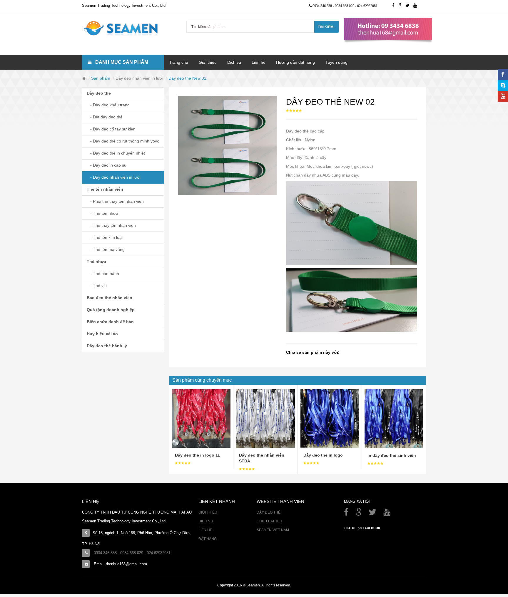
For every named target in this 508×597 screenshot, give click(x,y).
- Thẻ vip (97, 285)
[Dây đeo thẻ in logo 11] (201, 418)
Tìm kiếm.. (326, 27)
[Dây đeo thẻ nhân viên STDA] (265, 418)
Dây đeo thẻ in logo (323, 455)
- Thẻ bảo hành (103, 273)
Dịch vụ (205, 521)
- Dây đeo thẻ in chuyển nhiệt (116, 153)
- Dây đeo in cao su (106, 165)
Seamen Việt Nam (273, 530)
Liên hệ (205, 530)
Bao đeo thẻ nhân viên (109, 297)
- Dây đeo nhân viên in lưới (114, 177)
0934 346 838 (323, 6)
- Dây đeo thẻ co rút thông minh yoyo (123, 141)
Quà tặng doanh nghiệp (111, 309)
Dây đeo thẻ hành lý (107, 345)
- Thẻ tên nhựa (102, 213)
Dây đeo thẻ (99, 93)
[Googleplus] (401, 6)
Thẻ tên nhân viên (105, 189)
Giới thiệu (207, 512)
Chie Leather (269, 521)
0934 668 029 (345, 6)
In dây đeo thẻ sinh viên (391, 455)
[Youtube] (416, 6)
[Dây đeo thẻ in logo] (329, 418)
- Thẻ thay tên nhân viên (111, 225)
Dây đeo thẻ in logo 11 (197, 455)
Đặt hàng (207, 539)
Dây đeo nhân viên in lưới (139, 78)
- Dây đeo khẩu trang (108, 105)
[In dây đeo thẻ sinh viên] (394, 418)
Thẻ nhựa (96, 261)
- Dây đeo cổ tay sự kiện (111, 129)
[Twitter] (409, 6)
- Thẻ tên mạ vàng (106, 249)
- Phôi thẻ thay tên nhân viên (115, 201)
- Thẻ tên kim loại (105, 237)
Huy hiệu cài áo (102, 333)
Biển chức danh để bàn (110, 321)
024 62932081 (367, 6)
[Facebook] (347, 513)
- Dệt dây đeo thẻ (105, 117)
